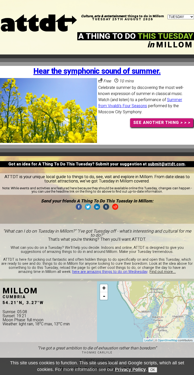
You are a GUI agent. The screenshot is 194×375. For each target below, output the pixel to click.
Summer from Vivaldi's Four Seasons (140, 103)
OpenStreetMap (167, 340)
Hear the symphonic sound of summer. (97, 71)
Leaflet (148, 340)
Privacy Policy (130, 369)
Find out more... (163, 271)
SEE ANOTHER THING (161, 123)
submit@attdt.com (166, 164)
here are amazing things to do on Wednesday (110, 271)
